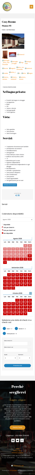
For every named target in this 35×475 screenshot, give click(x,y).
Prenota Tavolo (17, 427)
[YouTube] (17, 440)
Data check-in (8, 340)
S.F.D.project (13, 470)
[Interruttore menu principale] (31, 7)
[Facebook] (13, 440)
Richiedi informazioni (10, 185)
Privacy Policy (17, 451)
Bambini (20, 354)
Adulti (5, 354)
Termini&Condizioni (17, 453)
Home (17, 449)
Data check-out (8, 347)
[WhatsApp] (22, 440)
